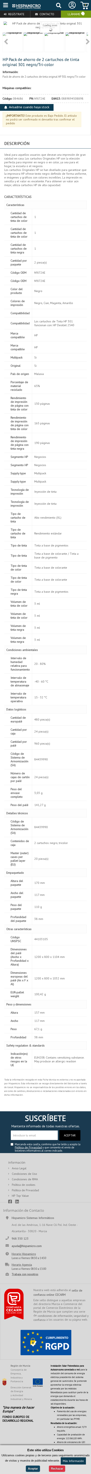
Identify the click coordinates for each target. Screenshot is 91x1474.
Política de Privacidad (28, 1147)
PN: (31, 98)
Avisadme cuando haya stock (29, 107)
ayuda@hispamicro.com (27, 1246)
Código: (8, 98)
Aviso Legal (19, 1168)
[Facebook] (11, 1201)
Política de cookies (23, 1185)
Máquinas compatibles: (17, 88)
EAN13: (56, 98)
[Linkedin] (18, 1201)
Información (16, 1162)
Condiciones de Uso (24, 1174)
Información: (10, 72)
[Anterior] (6, 42)
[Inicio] (26, 6)
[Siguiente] (87, 42)
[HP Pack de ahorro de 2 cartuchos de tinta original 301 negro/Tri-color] (12, 42)
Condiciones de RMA (25, 1179)
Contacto (46, 14)
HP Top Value (20, 1196)
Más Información (73, 1461)
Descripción (17, 143)
